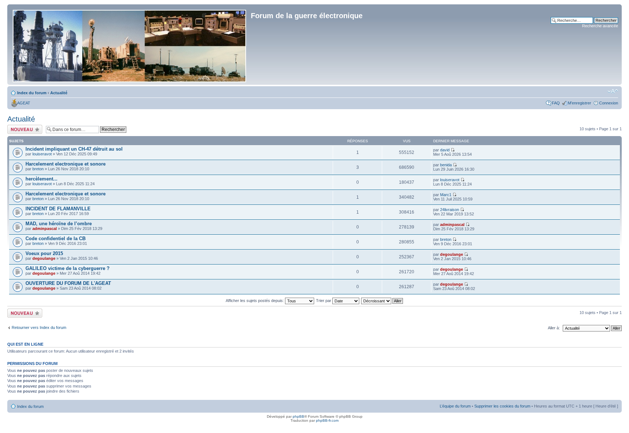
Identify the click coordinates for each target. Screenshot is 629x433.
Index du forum (32, 93)
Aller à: (554, 328)
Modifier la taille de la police (613, 91)
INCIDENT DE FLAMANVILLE (58, 208)
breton (38, 169)
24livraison (449, 209)
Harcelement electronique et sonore (65, 164)
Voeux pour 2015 (44, 253)
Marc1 (445, 194)
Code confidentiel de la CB (55, 238)
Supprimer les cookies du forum (502, 406)
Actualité (58, 93)
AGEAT (23, 103)
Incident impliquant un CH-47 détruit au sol (74, 149)
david (445, 150)
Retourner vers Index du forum (39, 327)
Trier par (324, 300)
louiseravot (42, 154)
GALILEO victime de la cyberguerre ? (67, 268)
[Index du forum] (130, 44)
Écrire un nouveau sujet (23, 129)
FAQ (556, 103)
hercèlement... (41, 179)
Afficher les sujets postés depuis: (255, 300)
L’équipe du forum (455, 406)
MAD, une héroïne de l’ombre (58, 223)
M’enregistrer (579, 103)
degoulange (43, 258)
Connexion (608, 103)
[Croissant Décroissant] (382, 300)
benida (446, 165)
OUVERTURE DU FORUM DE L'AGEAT (68, 283)
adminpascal (44, 228)
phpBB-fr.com (327, 420)
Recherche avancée (600, 26)
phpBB (298, 416)
